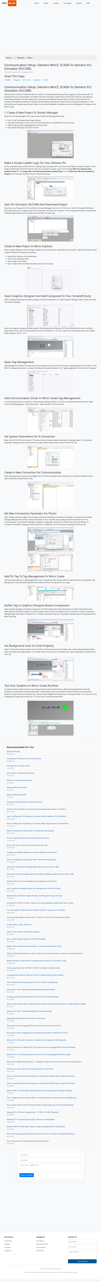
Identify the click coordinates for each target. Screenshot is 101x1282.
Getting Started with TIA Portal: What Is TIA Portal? (26, 1018)
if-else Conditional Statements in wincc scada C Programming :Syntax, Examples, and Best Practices (45, 953)
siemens (20, 58)
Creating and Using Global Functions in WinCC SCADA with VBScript (32, 997)
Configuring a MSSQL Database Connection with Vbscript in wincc (32, 852)
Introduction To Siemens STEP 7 (19, 766)
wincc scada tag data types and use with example (26, 939)
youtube (7, 1247)
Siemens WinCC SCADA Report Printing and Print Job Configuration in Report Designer (39, 1090)
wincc (30, 58)
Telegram (16, 80)
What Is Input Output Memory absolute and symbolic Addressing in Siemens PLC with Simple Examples (46, 1004)
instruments (41, 1247)
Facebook (36, 80)
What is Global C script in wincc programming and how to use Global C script (36, 960)
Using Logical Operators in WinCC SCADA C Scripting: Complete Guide (33, 968)
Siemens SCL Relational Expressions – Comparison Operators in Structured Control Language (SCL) (44, 1062)
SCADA (79, 3)
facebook (8, 1241)
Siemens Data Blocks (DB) (16, 794)
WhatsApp (27, 80)
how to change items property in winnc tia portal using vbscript (31, 859)
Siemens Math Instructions (17, 787)
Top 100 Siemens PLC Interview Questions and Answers (28, 1141)
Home (36, 3)
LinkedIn (7, 80)
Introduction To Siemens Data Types (20, 773)
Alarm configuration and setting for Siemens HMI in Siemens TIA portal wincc (36, 816)
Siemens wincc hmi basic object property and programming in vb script (34, 896)
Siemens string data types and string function (24, 802)
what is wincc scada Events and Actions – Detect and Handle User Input (34, 946)
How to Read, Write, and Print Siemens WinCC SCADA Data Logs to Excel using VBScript (40, 1105)
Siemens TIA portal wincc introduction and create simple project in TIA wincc (36, 809)
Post (96, 3)
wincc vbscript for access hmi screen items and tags (27, 845)
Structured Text (42, 1244)
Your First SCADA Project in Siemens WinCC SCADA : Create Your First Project (36, 910)
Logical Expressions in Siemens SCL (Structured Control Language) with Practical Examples (41, 1047)
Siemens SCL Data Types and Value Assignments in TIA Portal (30, 1069)
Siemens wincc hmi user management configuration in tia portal (32, 881)
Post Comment (26, 1175)
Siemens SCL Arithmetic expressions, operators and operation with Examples (36, 1040)
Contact (56, 3)
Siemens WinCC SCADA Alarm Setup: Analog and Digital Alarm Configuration (36, 1126)
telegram (7, 1250)
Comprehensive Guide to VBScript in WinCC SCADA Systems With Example (35, 975)
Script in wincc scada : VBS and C (19, 924)
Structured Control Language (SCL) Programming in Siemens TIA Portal (34, 1025)
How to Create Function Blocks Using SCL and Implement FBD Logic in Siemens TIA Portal (41, 1076)
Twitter (45, 80)
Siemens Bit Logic (13, 751)
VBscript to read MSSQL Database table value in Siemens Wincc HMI (33, 867)
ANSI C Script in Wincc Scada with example (23, 932)
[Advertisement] (50, 19)
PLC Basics (68, 3)
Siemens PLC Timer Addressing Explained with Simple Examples (31, 989)
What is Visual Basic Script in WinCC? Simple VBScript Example (30, 831)
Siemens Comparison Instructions (19, 780)
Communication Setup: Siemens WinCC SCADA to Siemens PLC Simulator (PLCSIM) (38, 917)
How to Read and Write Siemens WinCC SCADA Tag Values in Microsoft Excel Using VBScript (41, 1098)
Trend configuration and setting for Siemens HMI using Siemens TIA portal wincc (38, 823)
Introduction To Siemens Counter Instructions (24, 758)
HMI (88, 3)
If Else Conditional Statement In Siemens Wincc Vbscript (28, 838)
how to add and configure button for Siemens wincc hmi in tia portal (34, 888)
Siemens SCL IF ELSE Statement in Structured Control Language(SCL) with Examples (38, 1054)
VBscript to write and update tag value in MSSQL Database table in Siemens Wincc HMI (40, 874)
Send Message (82, 1261)
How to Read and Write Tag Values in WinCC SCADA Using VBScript (32, 982)
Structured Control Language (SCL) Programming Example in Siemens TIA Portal (37, 1033)
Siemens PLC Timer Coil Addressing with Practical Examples (29, 1011)
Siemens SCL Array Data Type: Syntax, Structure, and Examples (31, 1119)
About (46, 3)
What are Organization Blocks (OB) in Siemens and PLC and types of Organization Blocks (41, 1134)
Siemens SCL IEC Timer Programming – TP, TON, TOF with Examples (32, 1112)
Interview (39, 1250)
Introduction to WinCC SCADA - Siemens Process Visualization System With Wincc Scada (40, 903)
